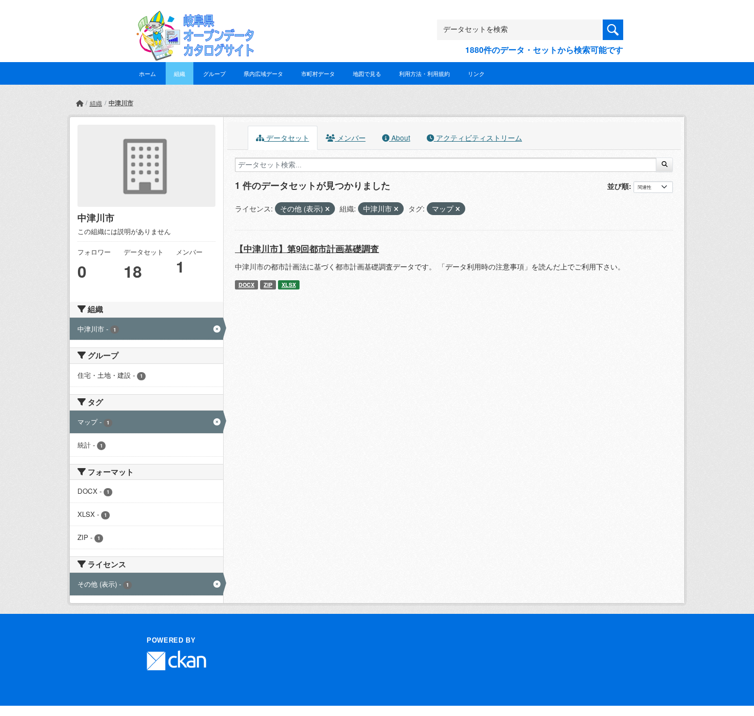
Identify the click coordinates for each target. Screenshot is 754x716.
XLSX (289, 284)
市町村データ (318, 73)
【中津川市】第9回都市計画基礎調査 (307, 248)
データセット (286, 137)
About (399, 137)
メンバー (350, 137)
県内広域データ (263, 73)
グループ (214, 73)
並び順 (618, 186)
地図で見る (367, 73)
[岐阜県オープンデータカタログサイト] (192, 19)
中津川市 (121, 102)
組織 (179, 73)
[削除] (327, 209)
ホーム (147, 73)
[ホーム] (79, 103)
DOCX (246, 284)
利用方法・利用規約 (424, 73)
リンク (476, 73)
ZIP (268, 284)
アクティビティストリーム (478, 137)
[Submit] (664, 165)
